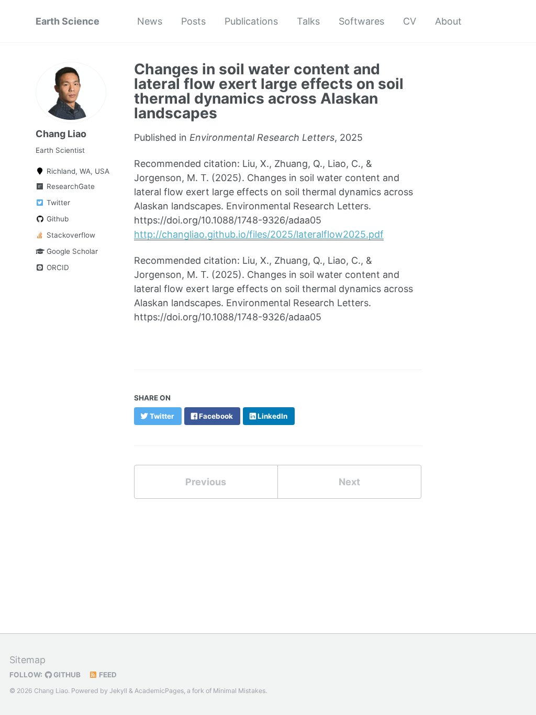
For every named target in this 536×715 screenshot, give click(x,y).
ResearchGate (69, 186)
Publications (251, 21)
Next (349, 481)
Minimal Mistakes (239, 691)
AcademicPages (159, 691)
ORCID (56, 267)
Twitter (57, 202)
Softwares (361, 21)
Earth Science (67, 21)
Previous (205, 481)
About (448, 21)
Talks (308, 21)
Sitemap (27, 659)
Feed (107, 675)
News (149, 21)
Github (56, 219)
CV (409, 21)
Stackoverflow (69, 235)
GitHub (66, 675)
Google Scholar (71, 251)
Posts (193, 21)
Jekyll (118, 691)
